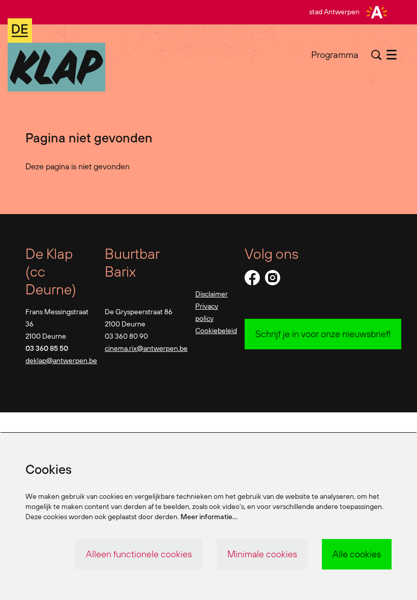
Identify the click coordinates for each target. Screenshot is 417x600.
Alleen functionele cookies (139, 554)
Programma (335, 55)
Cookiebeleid (216, 330)
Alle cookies (357, 554)
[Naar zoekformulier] (376, 55)
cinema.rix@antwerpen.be (146, 348)
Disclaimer (211, 293)
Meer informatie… (209, 516)
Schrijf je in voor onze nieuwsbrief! (323, 334)
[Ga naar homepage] (56, 55)
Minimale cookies (262, 554)
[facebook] (252, 277)
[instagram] (272, 277)
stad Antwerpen (334, 11)
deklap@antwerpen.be (61, 360)
